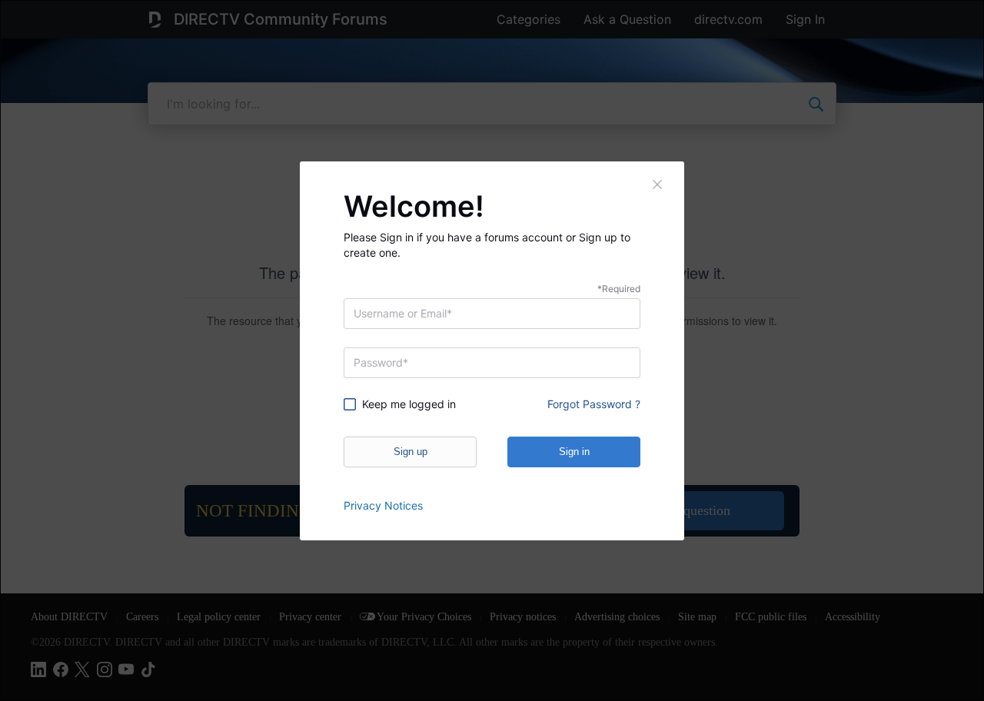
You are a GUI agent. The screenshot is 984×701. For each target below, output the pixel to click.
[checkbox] (412, 404)
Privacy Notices (383, 505)
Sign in (574, 451)
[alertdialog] (492, 350)
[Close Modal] (658, 184)
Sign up (410, 451)
